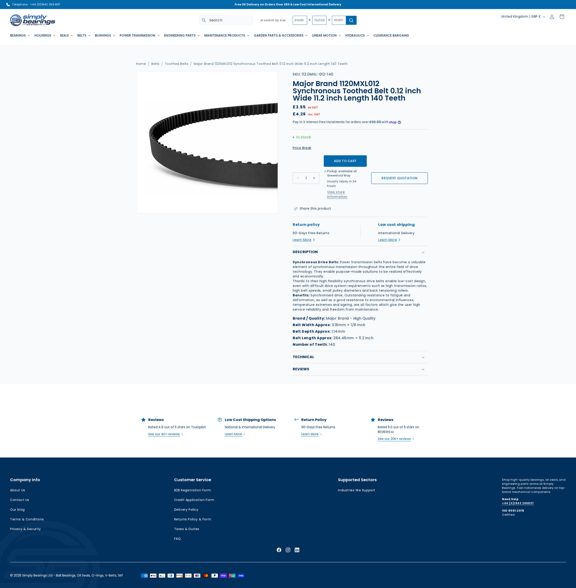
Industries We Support (356, 490)
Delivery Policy (186, 509)
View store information (337, 194)
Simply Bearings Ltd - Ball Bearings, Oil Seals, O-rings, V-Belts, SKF (72, 575)
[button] (19, 35)
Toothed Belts (177, 64)
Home (141, 64)
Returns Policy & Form (192, 519)
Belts (155, 64)
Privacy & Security (25, 529)
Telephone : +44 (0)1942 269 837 (36, 4)
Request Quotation (399, 178)
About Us (17, 490)
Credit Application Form (194, 500)
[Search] (204, 20)
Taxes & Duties (186, 529)
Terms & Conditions (27, 519)
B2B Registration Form (192, 490)
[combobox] (226, 20)
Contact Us (19, 500)
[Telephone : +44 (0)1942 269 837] (8, 4)
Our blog (17, 509)
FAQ (177, 538)
